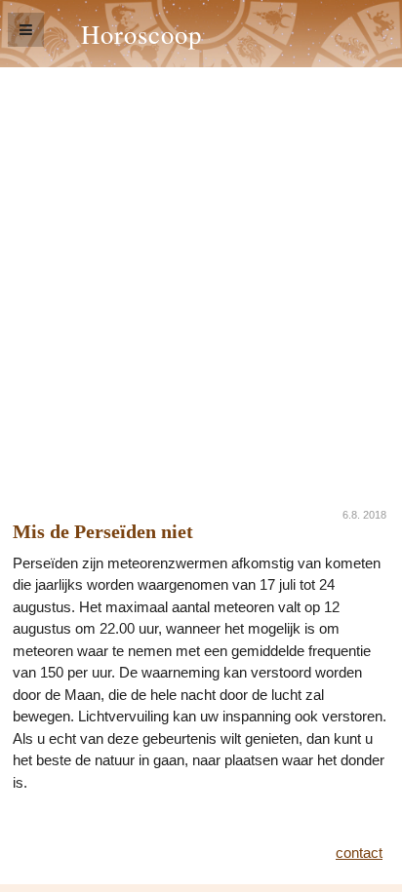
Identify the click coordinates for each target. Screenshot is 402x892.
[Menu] (26, 30)
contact (359, 852)
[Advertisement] (201, 278)
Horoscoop (141, 34)
